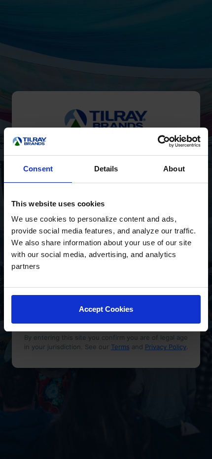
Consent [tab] (38, 168)
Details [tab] (106, 168)
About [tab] (174, 168)
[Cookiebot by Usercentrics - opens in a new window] (157, 141)
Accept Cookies (106, 309)
